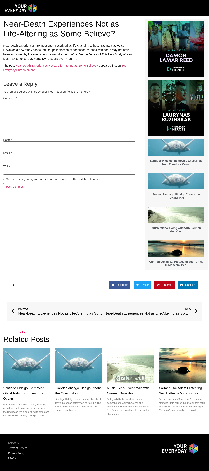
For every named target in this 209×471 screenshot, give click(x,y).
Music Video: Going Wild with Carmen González (176, 229)
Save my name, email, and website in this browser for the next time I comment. (55, 179)
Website (8, 166)
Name (8, 139)
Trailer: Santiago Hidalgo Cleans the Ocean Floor (176, 196)
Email (7, 153)
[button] (119, 285)
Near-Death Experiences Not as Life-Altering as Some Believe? (57, 65)
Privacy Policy (16, 453)
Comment (10, 98)
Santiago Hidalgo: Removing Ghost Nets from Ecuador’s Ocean (176, 162)
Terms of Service (17, 448)
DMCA (12, 458)
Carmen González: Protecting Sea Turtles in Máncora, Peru (176, 263)
